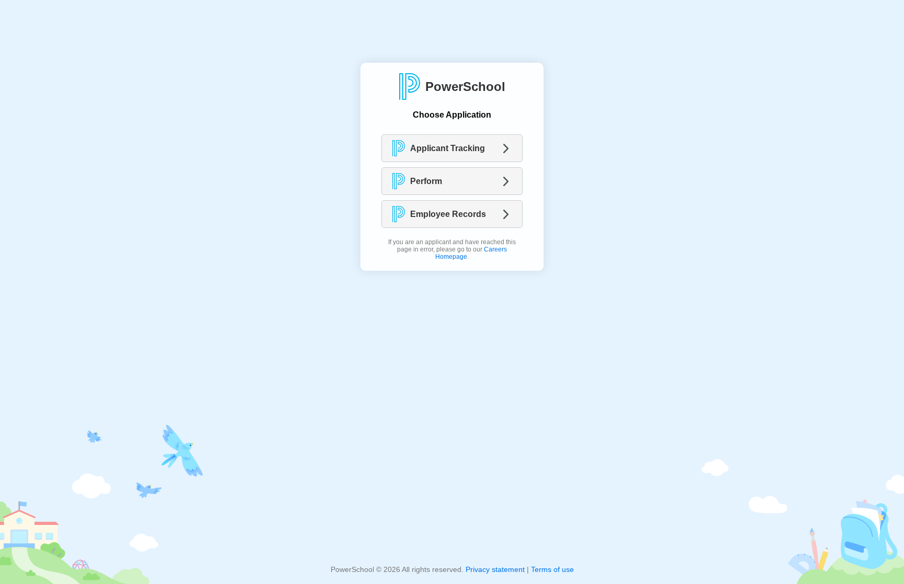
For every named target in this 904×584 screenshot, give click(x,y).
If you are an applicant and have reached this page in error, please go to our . (452, 249)
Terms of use (552, 569)
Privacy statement (495, 569)
